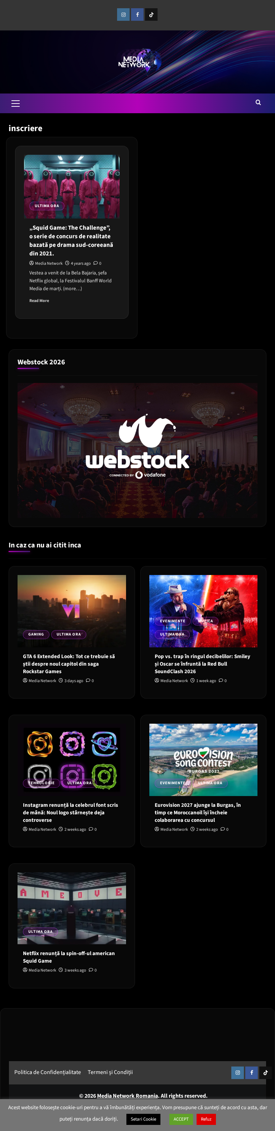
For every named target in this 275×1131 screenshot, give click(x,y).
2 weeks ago (75, 829)
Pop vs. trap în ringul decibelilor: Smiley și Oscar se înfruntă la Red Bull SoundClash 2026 (202, 664)
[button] (16, 102)
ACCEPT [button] (181, 1119)
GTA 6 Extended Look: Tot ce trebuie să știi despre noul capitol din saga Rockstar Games (69, 664)
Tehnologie (41, 783)
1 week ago (206, 681)
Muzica (205, 621)
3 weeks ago (75, 970)
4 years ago (81, 263)
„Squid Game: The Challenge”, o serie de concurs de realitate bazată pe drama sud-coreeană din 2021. (71, 241)
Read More (39, 301)
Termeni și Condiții (110, 1072)
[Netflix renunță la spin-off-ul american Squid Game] (72, 908)
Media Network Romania (127, 1096)
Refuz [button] (206, 1119)
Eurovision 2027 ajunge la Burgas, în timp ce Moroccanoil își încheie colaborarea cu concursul (198, 812)
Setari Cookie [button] (143, 1119)
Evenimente (172, 621)
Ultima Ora (47, 206)
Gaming (36, 634)
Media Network (49, 263)
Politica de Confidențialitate (47, 1072)
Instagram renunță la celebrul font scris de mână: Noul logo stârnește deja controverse (70, 812)
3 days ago (73, 681)
